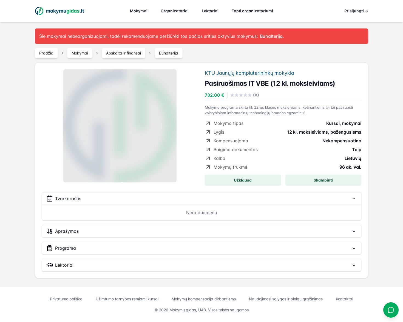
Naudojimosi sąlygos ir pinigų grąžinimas (286, 299)
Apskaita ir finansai (123, 53)
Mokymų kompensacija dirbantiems (204, 299)
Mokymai (138, 10)
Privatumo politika (66, 299)
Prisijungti (356, 10)
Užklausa (243, 180)
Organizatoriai (175, 10)
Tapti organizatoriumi (252, 10)
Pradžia (46, 53)
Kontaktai (344, 299)
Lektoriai (210, 10)
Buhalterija (168, 53)
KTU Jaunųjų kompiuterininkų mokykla (249, 73)
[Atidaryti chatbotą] (391, 310)
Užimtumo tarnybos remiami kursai (127, 299)
